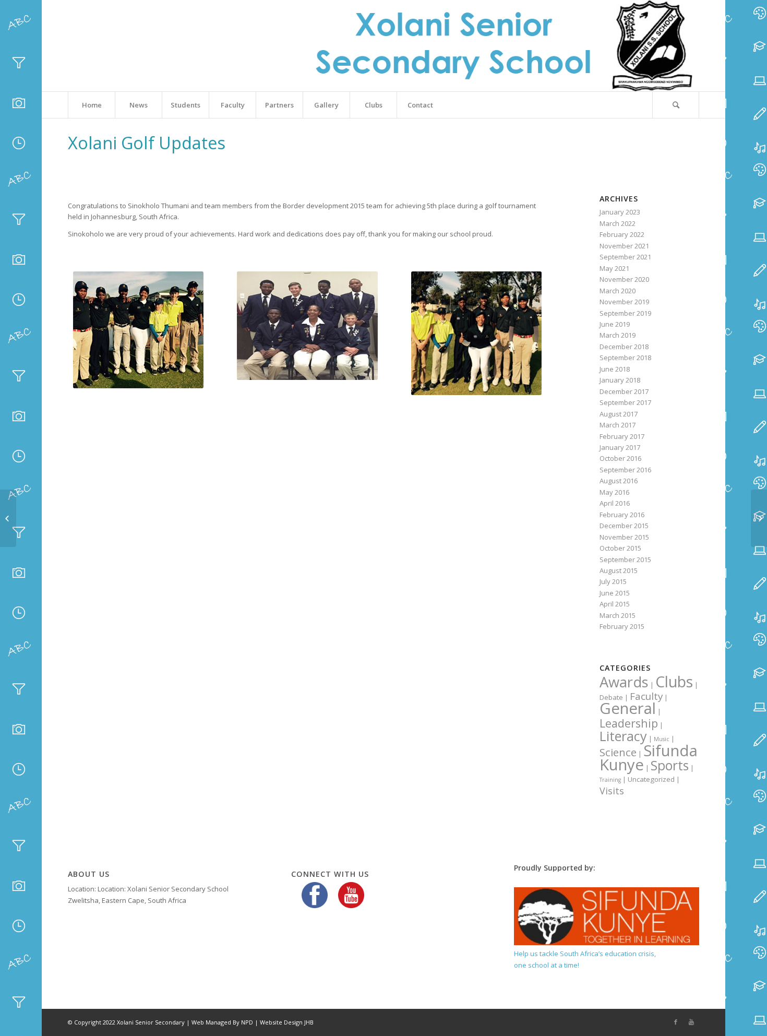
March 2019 (618, 335)
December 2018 (624, 346)
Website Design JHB (287, 1022)
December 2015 (624, 525)
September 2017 (625, 402)
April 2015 (615, 604)
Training (610, 779)
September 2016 (625, 469)
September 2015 (625, 559)
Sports (670, 765)
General (628, 708)
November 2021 (624, 246)
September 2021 (625, 256)
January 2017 (620, 447)
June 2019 (615, 324)
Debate (611, 697)
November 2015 (624, 537)
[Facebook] (676, 1022)
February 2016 (622, 514)
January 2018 (620, 380)
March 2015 (618, 615)
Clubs (674, 681)
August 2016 (619, 480)
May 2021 (614, 268)
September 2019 (625, 313)
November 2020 (624, 279)
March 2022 (618, 223)
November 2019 (624, 301)
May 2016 (614, 492)
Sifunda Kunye (649, 757)
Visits (612, 790)
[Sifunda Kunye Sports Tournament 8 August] (759, 518)
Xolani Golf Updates (146, 142)
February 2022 (622, 234)
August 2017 (619, 414)
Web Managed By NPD (222, 1022)
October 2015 (620, 548)
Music (661, 739)
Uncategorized (651, 779)
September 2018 (625, 357)
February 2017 (622, 436)
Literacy (623, 736)
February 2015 (622, 626)
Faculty (646, 696)
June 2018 (615, 369)
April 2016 (615, 503)
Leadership (629, 723)
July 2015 (613, 581)
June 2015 (615, 593)
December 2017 (624, 391)
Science (618, 752)
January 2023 (620, 212)
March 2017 (618, 425)
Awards (624, 682)
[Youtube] (691, 1022)
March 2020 (618, 290)
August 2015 (619, 570)
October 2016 (620, 458)
